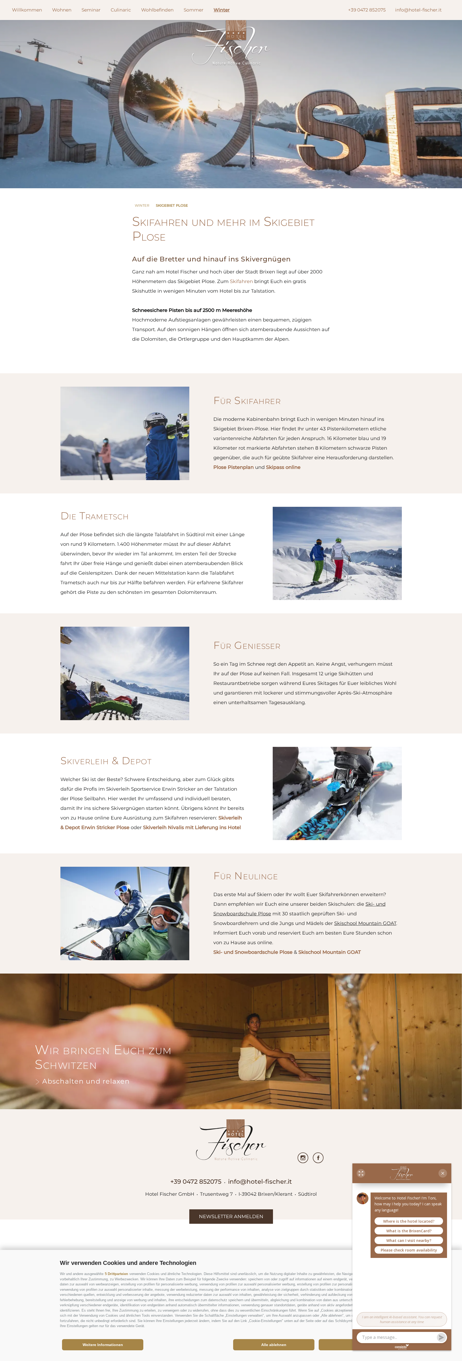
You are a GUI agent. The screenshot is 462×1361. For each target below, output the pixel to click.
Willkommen (27, 10)
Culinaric (121, 10)
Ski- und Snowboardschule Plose (252, 952)
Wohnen (61, 10)
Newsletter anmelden (231, 1216)
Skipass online (283, 467)
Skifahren (241, 281)
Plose (220, 467)
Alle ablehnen (273, 1345)
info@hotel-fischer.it (260, 1181)
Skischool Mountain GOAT (329, 952)
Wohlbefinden (157, 10)
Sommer (193, 10)
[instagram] (303, 1157)
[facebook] (318, 1157)
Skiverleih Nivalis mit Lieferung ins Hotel (192, 827)
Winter (222, 10)
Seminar (91, 10)
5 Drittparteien (116, 1274)
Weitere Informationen (103, 1345)
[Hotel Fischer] (231, 44)
